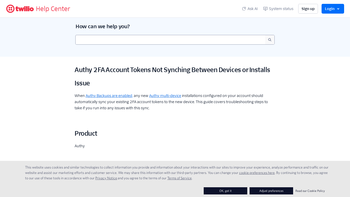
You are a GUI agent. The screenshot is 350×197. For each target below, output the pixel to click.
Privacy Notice (106, 178)
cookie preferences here (257, 173)
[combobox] (170, 39)
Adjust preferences (271, 190)
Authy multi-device (165, 95)
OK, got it (225, 190)
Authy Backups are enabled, (109, 95)
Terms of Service (179, 178)
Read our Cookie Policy (310, 190)
